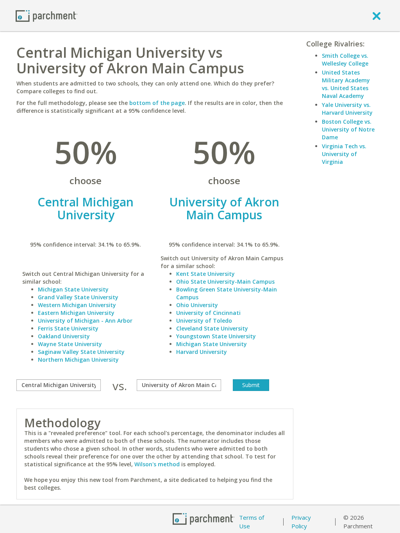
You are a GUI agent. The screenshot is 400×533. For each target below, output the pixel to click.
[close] (376, 15)
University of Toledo (204, 320)
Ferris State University (68, 328)
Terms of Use (251, 521)
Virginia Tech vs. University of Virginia (344, 153)
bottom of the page (157, 103)
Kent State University (205, 273)
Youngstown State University (216, 336)
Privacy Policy (301, 521)
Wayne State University (70, 344)
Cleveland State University (212, 328)
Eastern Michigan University (76, 312)
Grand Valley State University (78, 297)
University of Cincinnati (208, 312)
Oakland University (64, 336)
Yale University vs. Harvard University (347, 108)
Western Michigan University (77, 305)
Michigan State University (73, 289)
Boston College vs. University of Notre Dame (348, 129)
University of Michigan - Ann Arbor (85, 320)
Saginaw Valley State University (81, 351)
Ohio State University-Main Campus (225, 281)
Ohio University (197, 305)
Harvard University (201, 351)
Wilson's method (157, 464)
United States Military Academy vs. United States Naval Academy (346, 84)
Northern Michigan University (78, 359)
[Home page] (46, 15)
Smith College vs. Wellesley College (345, 59)
